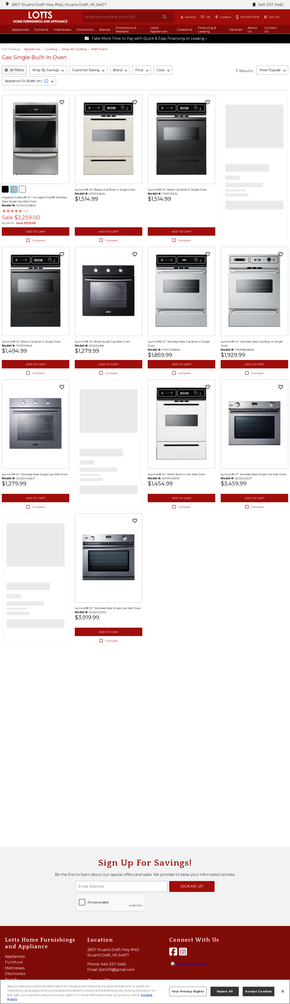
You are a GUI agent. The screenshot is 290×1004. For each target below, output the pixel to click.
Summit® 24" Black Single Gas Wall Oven (102, 341)
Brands (104, 29)
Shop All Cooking (74, 49)
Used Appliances (158, 29)
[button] (182, 17)
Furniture (41, 29)
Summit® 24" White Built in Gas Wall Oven (176, 474)
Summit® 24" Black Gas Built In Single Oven (177, 189)
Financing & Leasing (207, 29)
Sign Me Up (192, 886)
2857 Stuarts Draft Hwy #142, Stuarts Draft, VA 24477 (59, 4)
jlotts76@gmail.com (117, 969)
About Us (252, 29)
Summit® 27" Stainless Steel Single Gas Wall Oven (253, 474)
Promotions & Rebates (126, 29)
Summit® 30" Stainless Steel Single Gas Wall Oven (108, 608)
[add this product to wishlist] (61, 102)
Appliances (20, 29)
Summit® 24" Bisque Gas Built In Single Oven (105, 189)
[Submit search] (164, 17)
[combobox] (47, 70)
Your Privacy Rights (188, 991)
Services (235, 29)
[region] (145, 992)
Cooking (51, 49)
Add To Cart (36, 231)
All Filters (17, 70)
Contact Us (270, 29)
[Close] (283, 991)
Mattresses (62, 29)
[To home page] (40, 17)
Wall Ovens (99, 49)
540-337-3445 (270, 4)
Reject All (225, 991)
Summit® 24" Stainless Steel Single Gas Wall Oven (35, 474)
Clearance (184, 29)
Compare (38, 240)
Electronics (85, 29)
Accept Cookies (258, 991)
